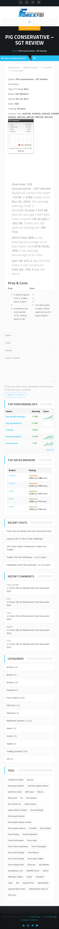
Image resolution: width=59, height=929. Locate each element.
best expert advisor (16, 786)
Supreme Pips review (16, 889)
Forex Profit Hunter (16, 840)
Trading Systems (14, 751)
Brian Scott (12, 798)
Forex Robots (13, 697)
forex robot (32, 840)
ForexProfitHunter (30, 834)
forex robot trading (16, 858)
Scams (10, 736)
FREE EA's (11, 705)
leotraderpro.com (15, 871)
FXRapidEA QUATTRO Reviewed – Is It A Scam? (29, 564)
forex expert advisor (16, 816)
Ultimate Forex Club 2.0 (38, 889)
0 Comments (47, 67)
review (29, 877)
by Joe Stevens (14, 67)
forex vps (31, 864)
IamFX (11, 491)
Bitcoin (40, 792)
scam (10, 883)
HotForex (12, 475)
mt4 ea (45, 871)
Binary (9, 674)
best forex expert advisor (38, 786)
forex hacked (45, 828)
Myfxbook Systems (29, 28)
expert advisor (30, 804)
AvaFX (11, 506)
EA (22, 798)
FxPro (11, 499)
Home (14, 51)
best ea (30, 780)
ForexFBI (32, 828)
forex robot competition (18, 846)
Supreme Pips (28, 883)
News (9, 728)
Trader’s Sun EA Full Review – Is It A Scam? (27, 557)
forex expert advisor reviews (19, 822)
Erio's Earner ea (14, 804)
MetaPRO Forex (33, 871)
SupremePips (43, 883)
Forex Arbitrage (36, 810)
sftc (17, 883)
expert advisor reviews (17, 810)
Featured (11, 690)
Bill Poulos (29, 792)
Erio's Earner (31, 798)
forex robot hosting (16, 852)
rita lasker (40, 877)
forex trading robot (16, 864)
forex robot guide (39, 846)
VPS (8, 759)
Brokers (10, 682)
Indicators (11, 713)
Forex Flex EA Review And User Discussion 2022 (29, 531)
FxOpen (12, 483)
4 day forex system (15, 780)
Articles (10, 667)
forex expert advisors (17, 828)
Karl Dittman (44, 864)
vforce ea (12, 895)
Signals (10, 743)
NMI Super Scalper (15, 877)
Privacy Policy (35, 917)
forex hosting (13, 834)
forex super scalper (36, 858)
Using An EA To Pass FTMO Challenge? (25, 538)
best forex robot (15, 792)
